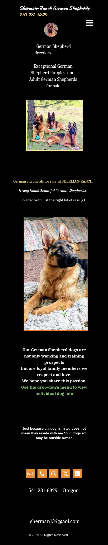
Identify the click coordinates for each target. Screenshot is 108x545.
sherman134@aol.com (55, 521)
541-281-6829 (34, 15)
